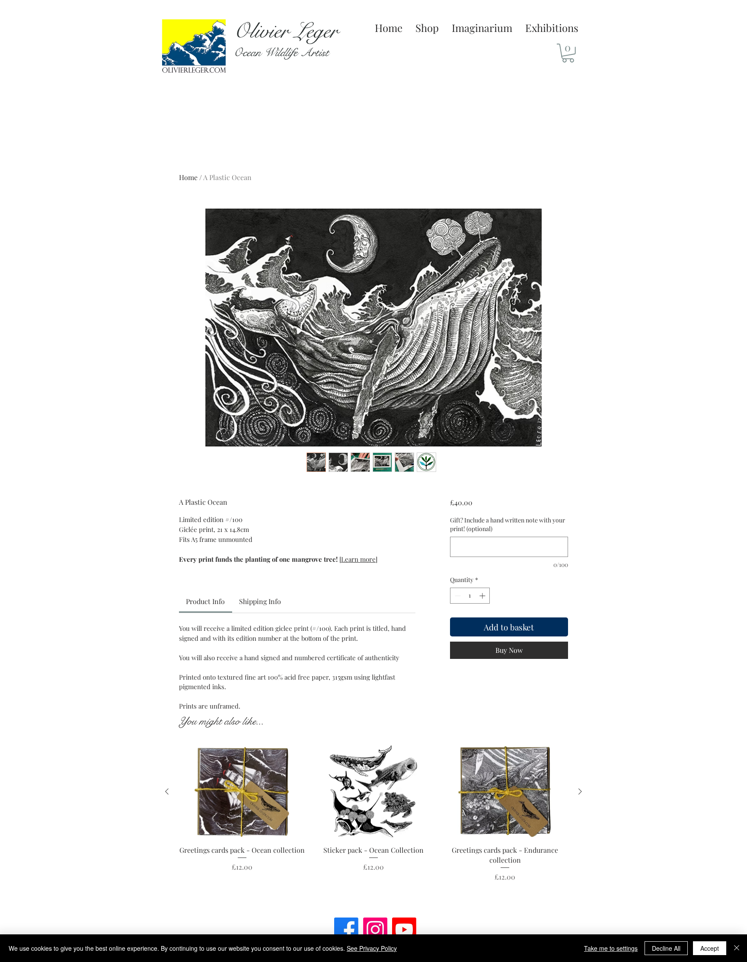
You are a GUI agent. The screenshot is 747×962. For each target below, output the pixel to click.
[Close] (736, 948)
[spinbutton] (470, 595)
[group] (373, 824)
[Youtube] (404, 930)
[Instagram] (375, 930)
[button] (568, 53)
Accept (709, 948)
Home (188, 177)
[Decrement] (456, 595)
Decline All (666, 948)
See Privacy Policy (372, 948)
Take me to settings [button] (611, 948)
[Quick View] (242, 792)
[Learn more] (358, 559)
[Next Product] (580, 791)
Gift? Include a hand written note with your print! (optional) (507, 524)
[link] (205, 601)
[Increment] (483, 595)
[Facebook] (346, 930)
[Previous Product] (167, 791)
